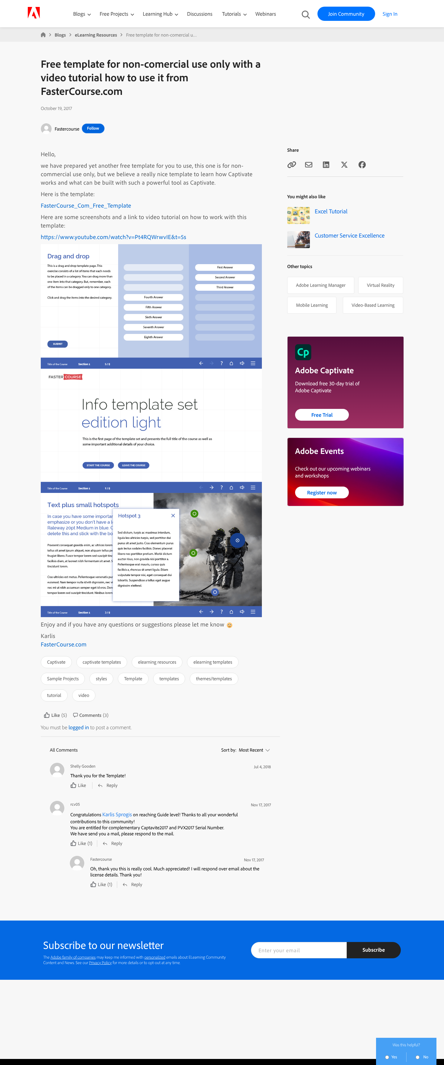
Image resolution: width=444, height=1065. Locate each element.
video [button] (84, 695)
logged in (79, 727)
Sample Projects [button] (63, 678)
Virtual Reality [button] (380, 285)
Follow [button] (93, 128)
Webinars (266, 13)
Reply (112, 785)
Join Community (346, 13)
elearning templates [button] (212, 662)
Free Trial (322, 414)
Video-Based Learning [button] (373, 305)
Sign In (390, 13)
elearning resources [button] (157, 662)
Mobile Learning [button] (312, 305)
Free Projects (115, 13)
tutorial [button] (54, 695)
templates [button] (169, 678)
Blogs (79, 13)
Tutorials (232, 13)
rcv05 (75, 804)
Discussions (199, 13)
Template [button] (133, 678)
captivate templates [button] (102, 662)
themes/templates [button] (214, 678)
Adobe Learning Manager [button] (321, 285)
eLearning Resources (96, 35)
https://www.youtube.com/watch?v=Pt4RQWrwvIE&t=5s (113, 237)
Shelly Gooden (82, 766)
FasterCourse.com (64, 644)
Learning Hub (158, 13)
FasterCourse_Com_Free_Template (86, 205)
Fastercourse (67, 129)
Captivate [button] (56, 662)
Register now (322, 492)
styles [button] (101, 678)
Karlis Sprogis (117, 814)
